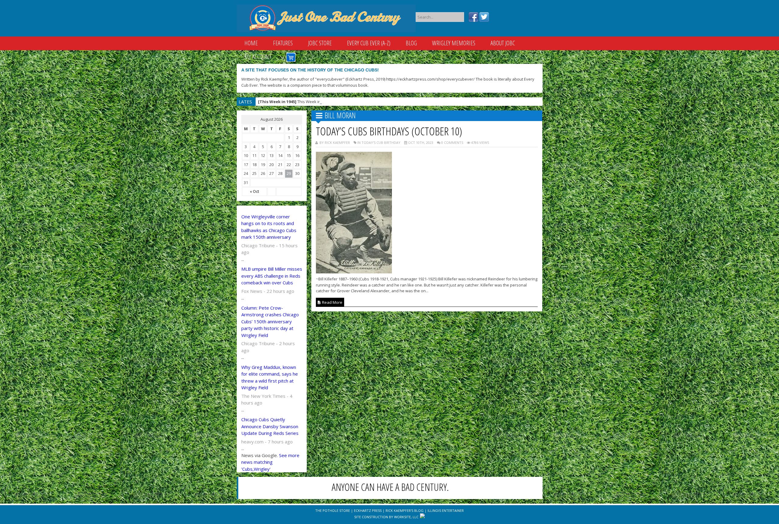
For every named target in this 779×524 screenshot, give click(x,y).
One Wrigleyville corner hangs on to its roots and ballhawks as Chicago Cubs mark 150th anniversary (268, 226)
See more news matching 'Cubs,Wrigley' (270, 462)
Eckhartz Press (368, 510)
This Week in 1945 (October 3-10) (307, 101)
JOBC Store (320, 43)
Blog (411, 43)
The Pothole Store (332, 510)
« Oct (254, 191)
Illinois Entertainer (446, 510)
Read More (331, 302)
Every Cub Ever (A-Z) (368, 43)
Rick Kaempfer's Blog (405, 510)
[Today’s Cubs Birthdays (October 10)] (354, 272)
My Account (257, 57)
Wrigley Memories (453, 43)
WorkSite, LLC (406, 517)
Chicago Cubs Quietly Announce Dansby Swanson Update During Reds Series (270, 426)
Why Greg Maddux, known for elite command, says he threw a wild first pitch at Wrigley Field (269, 377)
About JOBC (503, 43)
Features (283, 43)
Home (251, 43)
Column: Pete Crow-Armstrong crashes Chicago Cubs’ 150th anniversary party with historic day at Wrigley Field (270, 321)
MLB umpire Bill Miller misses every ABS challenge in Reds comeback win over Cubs (271, 276)
